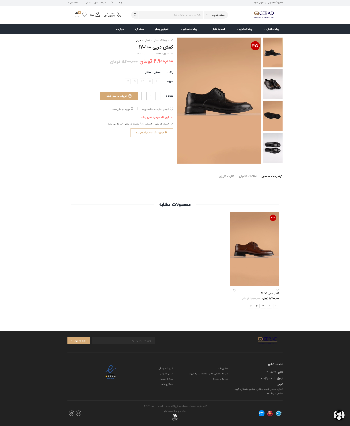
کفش (147, 40)
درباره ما (120, 3)
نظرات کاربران (226, 176)
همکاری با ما (167, 384)
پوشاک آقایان (273, 29)
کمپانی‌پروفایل (162, 29)
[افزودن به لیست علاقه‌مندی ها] (234, 290)
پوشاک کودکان (190, 29)
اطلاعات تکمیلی (247, 176)
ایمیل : (279, 378)
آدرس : (279, 384)
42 (263, 306)
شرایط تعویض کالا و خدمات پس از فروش (208, 374)
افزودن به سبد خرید (116, 96)
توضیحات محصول (271, 176)
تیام (166, 411)
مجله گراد (139, 29)
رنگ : (170, 72)
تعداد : (169, 96)
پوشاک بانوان (245, 29)
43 (257, 306)
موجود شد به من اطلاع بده (150, 133)
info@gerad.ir (268, 378)
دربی (138, 40)
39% (255, 45)
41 (269, 306)
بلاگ (111, 3)
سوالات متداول (100, 3)
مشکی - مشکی (152, 72)
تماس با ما (86, 3)
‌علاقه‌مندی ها (72, 3)
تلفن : (280, 372)
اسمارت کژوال (218, 29)
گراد (277, 290)
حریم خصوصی (166, 374)
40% (273, 217)
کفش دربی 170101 (270, 293)
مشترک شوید (79, 341)
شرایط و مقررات (220, 379)
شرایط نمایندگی (165, 368)
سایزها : (169, 81)
